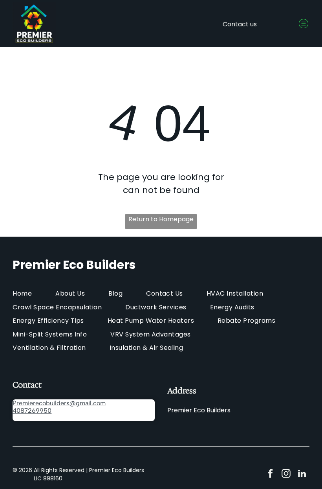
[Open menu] (303, 23)
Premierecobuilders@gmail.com (59, 403)
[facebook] (270, 474)
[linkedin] (302, 474)
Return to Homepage (161, 219)
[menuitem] (34, 293)
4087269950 (32, 410)
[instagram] (286, 474)
